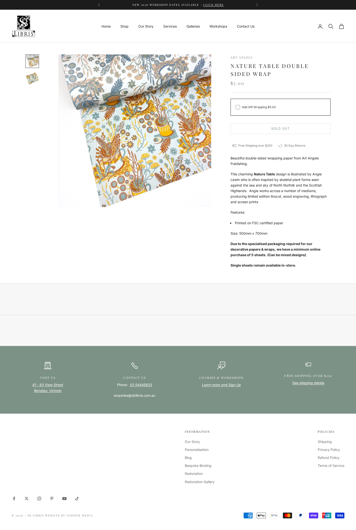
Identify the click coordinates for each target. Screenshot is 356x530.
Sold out (280, 128)
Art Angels (242, 57)
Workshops (218, 26)
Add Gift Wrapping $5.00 (259, 107)
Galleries (193, 26)
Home (106, 26)
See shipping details (308, 383)
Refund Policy (329, 457)
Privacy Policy (329, 450)
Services (170, 26)
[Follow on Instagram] (39, 498)
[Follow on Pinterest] (51, 498)
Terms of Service (331, 465)
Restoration (194, 473)
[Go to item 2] (32, 78)
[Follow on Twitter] (26, 498)
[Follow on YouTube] (64, 498)
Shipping (325, 442)
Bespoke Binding (198, 465)
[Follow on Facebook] (14, 498)
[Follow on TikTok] (77, 498)
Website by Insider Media (69, 515)
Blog (188, 457)
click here (213, 5)
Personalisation (197, 450)
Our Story (146, 26)
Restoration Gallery (200, 482)
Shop (124, 26)
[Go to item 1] (32, 61)
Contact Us (246, 26)
